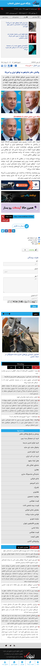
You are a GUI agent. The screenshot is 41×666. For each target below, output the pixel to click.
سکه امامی (35, 528)
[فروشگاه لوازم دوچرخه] (20, 197)
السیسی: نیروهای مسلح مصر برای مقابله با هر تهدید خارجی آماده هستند (20, 586)
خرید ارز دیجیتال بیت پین (30, 438)
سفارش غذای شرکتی (32, 510)
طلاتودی (36, 492)
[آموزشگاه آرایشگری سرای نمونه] (20, 208)
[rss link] (14, 645)
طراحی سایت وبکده (32, 514)
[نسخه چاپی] (2, 66)
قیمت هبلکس (34, 501)
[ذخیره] (9, 66)
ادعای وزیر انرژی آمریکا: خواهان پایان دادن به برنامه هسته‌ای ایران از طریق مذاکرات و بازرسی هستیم (20, 561)
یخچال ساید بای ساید (31, 447)
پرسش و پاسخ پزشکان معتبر (29, 434)
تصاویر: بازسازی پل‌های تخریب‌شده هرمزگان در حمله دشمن (22, 355)
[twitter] (2, 230)
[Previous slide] (9, 314)
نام (37, 261)
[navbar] (39, 9)
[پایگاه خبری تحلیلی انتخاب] (36, 3)
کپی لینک (5, 220)
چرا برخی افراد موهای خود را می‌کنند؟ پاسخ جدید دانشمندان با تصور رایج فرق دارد (17, 24)
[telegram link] (10, 645)
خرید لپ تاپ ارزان (32, 456)
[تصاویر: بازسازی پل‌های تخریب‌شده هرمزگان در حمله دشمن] (20, 334)
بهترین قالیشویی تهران (31, 523)
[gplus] (10, 230)
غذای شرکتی (35, 478)
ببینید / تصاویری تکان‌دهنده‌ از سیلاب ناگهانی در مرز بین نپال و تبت (20, 372)
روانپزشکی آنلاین (33, 541)
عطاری (36, 469)
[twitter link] (6, 645)
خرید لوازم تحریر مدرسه (31, 443)
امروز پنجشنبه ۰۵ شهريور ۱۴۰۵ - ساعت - (25, 9)
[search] (2, 9)
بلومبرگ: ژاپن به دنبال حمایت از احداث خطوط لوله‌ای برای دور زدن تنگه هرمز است (20, 555)
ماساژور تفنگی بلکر (33, 465)
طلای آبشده (35, 537)
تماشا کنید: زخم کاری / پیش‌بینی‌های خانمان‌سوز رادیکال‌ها (21, 377)
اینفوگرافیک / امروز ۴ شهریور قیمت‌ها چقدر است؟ (24, 416)
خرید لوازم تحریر (33, 452)
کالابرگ (36, 487)
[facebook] (6, 230)
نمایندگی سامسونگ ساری (30, 474)
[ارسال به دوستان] (5, 66)
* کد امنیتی (34, 295)
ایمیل (36, 269)
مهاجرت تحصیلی (33, 496)
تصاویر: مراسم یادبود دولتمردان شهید (27, 397)
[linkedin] (13, 230)
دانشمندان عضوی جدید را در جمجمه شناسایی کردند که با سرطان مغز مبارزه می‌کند (17, 47)
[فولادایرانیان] (20, 185)
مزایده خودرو (34, 519)
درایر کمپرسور (34, 483)
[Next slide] (3, 314)
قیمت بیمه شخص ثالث (31, 505)
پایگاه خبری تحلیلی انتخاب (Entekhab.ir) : (26, 117)
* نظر (36, 276)
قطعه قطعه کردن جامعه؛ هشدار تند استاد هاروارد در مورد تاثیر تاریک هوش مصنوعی (17, 36)
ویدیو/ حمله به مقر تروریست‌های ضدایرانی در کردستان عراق (20, 551)
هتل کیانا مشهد (33, 460)
